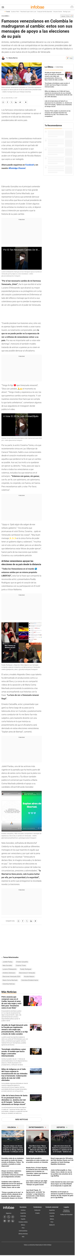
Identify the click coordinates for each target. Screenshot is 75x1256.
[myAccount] (72, 7)
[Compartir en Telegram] (20, 102)
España (23, 1219)
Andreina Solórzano (9, 973)
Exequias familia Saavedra (44, 11)
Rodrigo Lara (66, 11)
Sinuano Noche (57, 11)
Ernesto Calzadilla (22, 962)
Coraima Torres (21, 965)
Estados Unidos (23, 1222)
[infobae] (37, 7)
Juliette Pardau (7, 962)
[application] (21, 258)
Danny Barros (13, 58)
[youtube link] (4, 1220)
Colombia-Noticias (9, 984)
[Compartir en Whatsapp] (3, 102)
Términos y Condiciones (66, 1210)
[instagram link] (12, 1216)
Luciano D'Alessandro (9, 969)
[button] (3, 7)
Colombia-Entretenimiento (29, 980)
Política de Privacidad (66, 1214)
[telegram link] (8, 1220)
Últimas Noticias (23, 1233)
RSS (23, 1236)
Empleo (37, 1213)
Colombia (5, 16)
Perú (23, 1228)
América (23, 1210)
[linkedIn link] (12, 1220)
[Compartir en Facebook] (7, 102)
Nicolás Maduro (29, 976)
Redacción (37, 1210)
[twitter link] (8, 1216)
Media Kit (52, 1225)
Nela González (7, 965)
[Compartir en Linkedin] (16, 102)
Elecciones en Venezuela (27, 973)
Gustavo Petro (15, 11)
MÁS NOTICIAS (21, 1119)
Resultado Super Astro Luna (28, 11)
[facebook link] (4, 1216)
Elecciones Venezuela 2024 (11, 976)
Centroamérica (23, 1231)
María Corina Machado (10, 980)
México (23, 1225)
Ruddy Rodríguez (25, 969)
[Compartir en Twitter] (11, 102)
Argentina (23, 1213)
